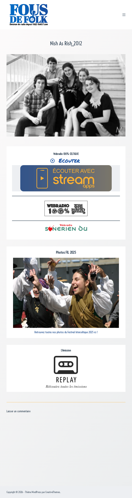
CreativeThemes (52, 492)
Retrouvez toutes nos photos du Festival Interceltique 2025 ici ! (66, 332)
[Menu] (123, 14)
